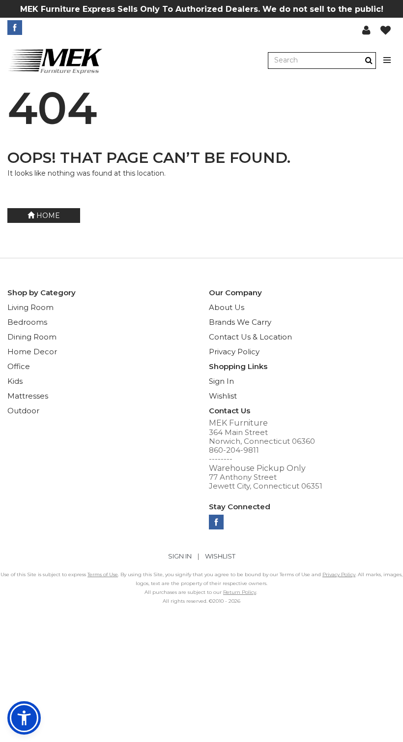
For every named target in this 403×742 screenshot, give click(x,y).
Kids (15, 381)
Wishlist (223, 396)
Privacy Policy (234, 351)
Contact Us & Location (250, 336)
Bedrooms (27, 322)
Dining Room (32, 336)
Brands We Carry (240, 322)
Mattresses (27, 396)
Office (18, 366)
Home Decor (32, 351)
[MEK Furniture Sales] (55, 60)
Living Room (30, 307)
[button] (366, 30)
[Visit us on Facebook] (16, 27)
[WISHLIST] (385, 30)
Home (47, 215)
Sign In (221, 381)
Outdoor (23, 410)
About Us (226, 307)
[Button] (387, 60)
